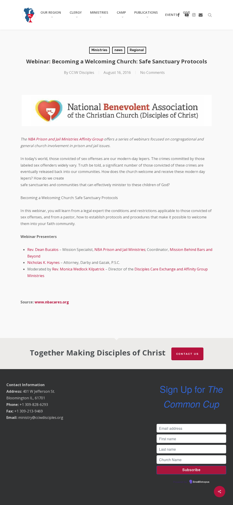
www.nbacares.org (52, 302)
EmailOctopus (201, 482)
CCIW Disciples (81, 72)
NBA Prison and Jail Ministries (119, 249)
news (118, 50)
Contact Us (187, 353)
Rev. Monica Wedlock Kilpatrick (78, 269)
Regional (137, 50)
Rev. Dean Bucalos (42, 249)
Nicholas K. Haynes (43, 262)
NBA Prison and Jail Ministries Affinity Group (65, 139)
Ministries (99, 50)
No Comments (152, 72)
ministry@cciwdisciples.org (40, 417)
